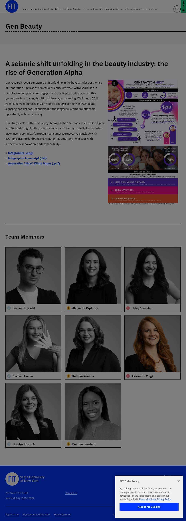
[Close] (179, 481)
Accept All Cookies (149, 506)
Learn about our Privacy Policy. (155, 499)
